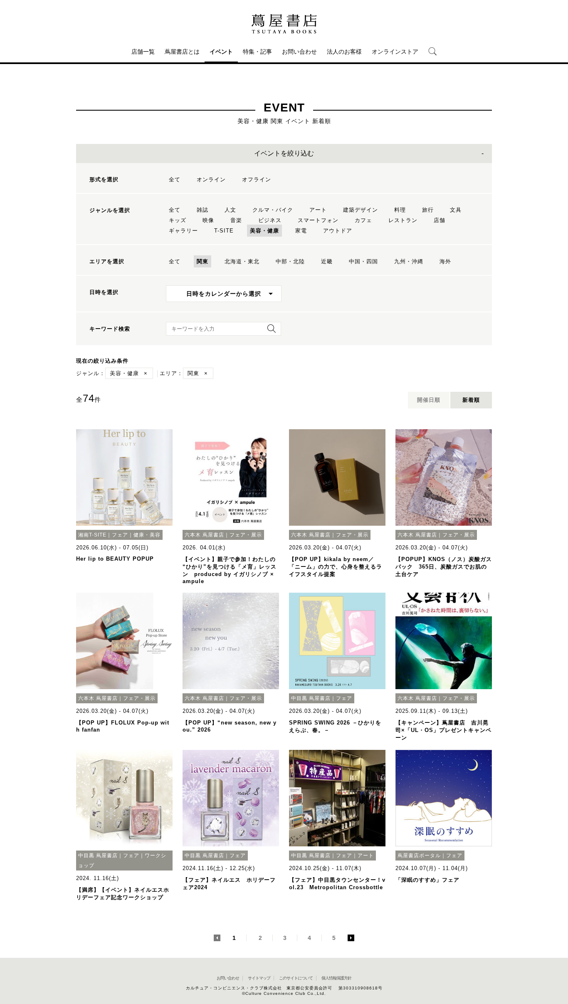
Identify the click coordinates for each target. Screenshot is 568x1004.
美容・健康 (264, 231)
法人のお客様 (344, 51)
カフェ (363, 220)
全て (174, 179)
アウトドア (337, 231)
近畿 (327, 261)
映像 (208, 220)
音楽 (236, 220)
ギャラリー (183, 231)
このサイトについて (296, 978)
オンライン (211, 179)
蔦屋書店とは (182, 51)
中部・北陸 (290, 261)
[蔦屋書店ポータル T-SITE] (284, 23)
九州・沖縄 (408, 261)
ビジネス (270, 220)
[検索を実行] (269, 331)
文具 (456, 210)
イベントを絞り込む (284, 153)
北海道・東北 (242, 261)
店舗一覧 (143, 51)
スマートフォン (318, 220)
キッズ (177, 220)
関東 (202, 261)
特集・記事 (257, 51)
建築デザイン (360, 210)
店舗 (439, 220)
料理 (400, 210)
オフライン (256, 179)
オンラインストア (395, 51)
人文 (230, 210)
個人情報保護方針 (336, 978)
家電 (301, 231)
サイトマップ (259, 978)
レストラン (402, 220)
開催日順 (428, 400)
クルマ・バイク (272, 210)
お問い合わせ (299, 51)
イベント (221, 51)
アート (318, 210)
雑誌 (202, 210)
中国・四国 (363, 261)
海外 (445, 261)
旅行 (428, 210)
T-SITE (224, 231)
